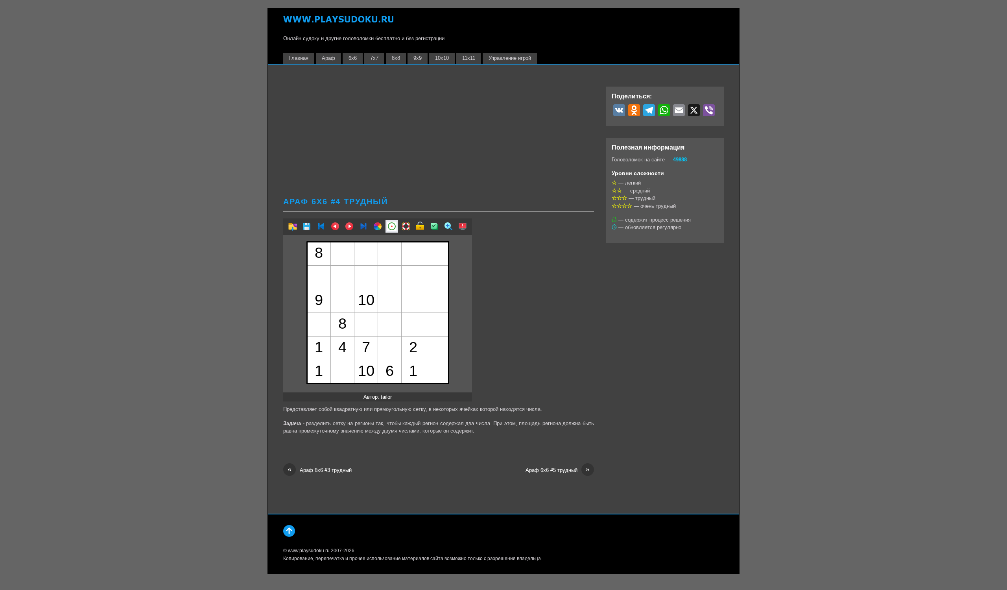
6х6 (353, 58)
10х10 (442, 58)
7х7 (374, 58)
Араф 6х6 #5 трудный (558, 469)
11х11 (468, 58)
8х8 (396, 58)
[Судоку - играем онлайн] (338, 23)
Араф (328, 58)
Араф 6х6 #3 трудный (320, 469)
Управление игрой (510, 58)
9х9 (417, 58)
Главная (298, 58)
